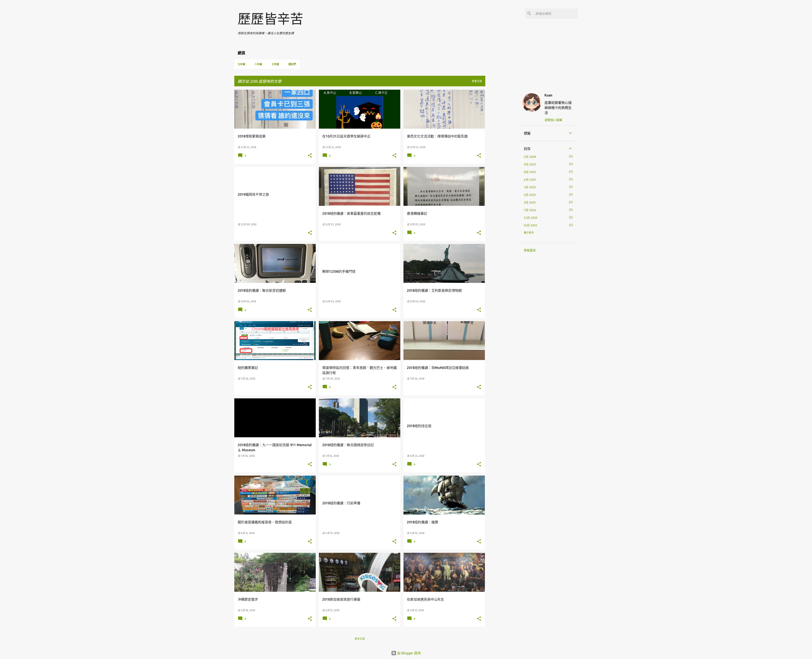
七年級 (275, 64)
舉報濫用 (530, 250)
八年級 (258, 64)
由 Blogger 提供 (408, 653)
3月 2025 (530, 187)
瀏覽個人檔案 (553, 120)
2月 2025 (530, 195)
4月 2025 (530, 180)
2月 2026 (530, 157)
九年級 (241, 64)
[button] (309, 156)
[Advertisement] (502, 153)
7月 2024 (530, 210)
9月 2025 (530, 164)
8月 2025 (530, 172)
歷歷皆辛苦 (270, 18)
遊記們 (292, 64)
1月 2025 (530, 202)
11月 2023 (530, 225)
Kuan (548, 95)
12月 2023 (530, 218)
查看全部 (477, 81)
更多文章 (360, 638)
